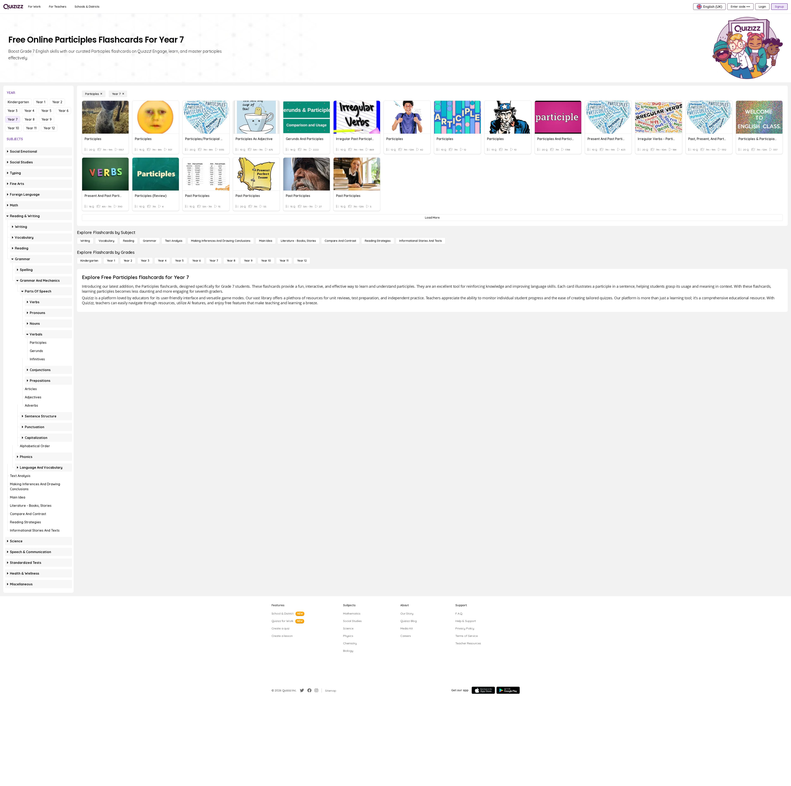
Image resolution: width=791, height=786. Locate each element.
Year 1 (40, 102)
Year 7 (13, 119)
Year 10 (13, 128)
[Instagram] (316, 690)
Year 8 (30, 119)
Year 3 (12, 111)
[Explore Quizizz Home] (13, 6)
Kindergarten (18, 102)
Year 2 (57, 102)
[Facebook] (309, 690)
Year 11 (31, 128)
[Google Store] (508, 690)
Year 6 (63, 111)
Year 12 (49, 128)
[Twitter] (302, 690)
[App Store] (483, 690)
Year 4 (29, 111)
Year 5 (46, 111)
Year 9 (46, 119)
